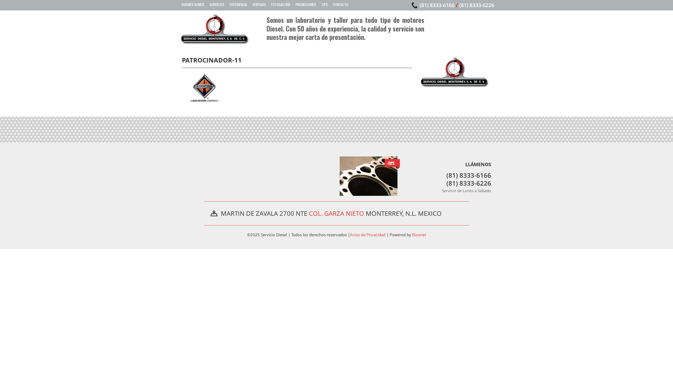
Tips (324, 4)
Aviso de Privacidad (367, 234)
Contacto (340, 4)
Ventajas (259, 4)
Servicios (217, 4)
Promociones (305, 4)
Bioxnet (419, 234)
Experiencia (238, 4)
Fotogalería (280, 4)
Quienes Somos (192, 4)
